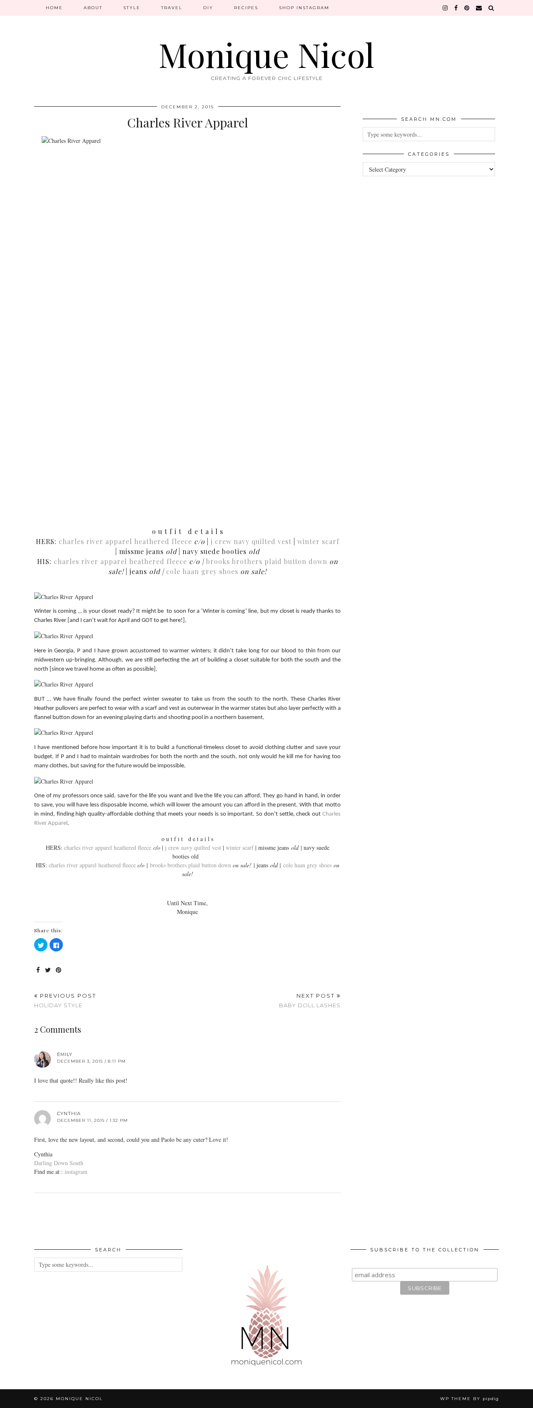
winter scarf (318, 541)
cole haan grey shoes (202, 571)
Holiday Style (65, 1000)
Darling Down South (58, 1163)
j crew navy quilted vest (251, 541)
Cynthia (69, 1113)
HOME (54, 7)
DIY (208, 7)
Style (131, 7)
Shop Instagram (304, 7)
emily (64, 1054)
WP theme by (469, 1398)
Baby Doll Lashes (310, 1000)
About (93, 7)
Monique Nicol (266, 54)
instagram (76, 1172)
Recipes (246, 7)
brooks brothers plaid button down (267, 561)
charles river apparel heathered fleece (125, 541)
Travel (171, 7)
